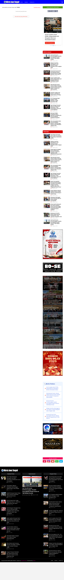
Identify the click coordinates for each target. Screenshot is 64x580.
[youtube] (52, 461)
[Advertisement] (32, 571)
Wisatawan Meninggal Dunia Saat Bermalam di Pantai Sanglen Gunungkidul (56, 199)
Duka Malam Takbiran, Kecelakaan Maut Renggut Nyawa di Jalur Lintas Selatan (13, 487)
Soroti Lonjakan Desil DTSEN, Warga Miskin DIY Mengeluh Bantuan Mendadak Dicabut (56, 79)
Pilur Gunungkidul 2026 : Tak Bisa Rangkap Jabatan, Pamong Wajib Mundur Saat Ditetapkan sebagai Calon (56, 123)
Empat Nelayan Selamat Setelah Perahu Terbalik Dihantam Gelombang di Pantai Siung (56, 192)
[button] (51, 45)
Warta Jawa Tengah (27, 494)
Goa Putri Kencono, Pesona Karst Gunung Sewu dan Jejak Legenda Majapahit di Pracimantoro (55, 552)
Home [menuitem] (21, 2)
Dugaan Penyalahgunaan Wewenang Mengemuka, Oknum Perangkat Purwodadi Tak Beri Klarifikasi (52, 330)
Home (52, 560)
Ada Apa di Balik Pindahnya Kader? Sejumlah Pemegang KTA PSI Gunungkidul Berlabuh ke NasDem (56, 115)
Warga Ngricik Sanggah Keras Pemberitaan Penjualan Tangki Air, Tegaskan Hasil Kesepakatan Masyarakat (56, 152)
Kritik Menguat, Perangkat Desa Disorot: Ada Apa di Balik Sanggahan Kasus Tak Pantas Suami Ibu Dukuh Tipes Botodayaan (13, 510)
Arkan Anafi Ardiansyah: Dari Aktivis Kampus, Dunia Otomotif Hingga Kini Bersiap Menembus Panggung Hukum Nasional (56, 207)
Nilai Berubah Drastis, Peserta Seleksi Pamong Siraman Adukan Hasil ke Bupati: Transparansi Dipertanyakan (56, 87)
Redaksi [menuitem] (26, 2)
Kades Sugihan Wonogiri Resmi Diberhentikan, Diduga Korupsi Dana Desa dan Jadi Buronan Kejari (13, 520)
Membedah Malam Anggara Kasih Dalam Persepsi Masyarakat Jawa (13, 537)
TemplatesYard (23, 560)
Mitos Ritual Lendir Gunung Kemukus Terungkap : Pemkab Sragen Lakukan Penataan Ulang (13, 545)
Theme (34, 560)
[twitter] (61, 461)
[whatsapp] (57, 461)
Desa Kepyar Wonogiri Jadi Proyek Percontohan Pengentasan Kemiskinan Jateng (56, 136)
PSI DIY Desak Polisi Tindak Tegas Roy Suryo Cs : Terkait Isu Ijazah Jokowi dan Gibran (13, 502)
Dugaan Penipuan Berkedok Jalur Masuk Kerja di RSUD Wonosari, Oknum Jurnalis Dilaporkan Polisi (53, 279)
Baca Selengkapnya (50, 43)
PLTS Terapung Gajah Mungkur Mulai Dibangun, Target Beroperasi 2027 (55, 100)
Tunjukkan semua (37, 7)
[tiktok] (44, 461)
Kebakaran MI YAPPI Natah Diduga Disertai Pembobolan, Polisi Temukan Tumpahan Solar (56, 215)
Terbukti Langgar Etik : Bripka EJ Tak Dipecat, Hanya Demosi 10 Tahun (56, 93)
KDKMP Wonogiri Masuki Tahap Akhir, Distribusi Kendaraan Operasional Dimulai (13, 494)
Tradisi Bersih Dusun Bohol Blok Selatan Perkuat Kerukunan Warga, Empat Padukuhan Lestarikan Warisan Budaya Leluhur (52, 301)
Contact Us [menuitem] (32, 2)
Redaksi (56, 560)
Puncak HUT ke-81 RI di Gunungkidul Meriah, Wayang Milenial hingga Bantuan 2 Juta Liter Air (56, 72)
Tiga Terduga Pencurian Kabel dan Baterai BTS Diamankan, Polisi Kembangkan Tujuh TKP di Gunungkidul (56, 107)
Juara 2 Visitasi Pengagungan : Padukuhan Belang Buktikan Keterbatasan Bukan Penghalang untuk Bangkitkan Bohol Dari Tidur (52, 293)
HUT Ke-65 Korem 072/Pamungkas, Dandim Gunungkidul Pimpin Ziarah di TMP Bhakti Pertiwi (56, 57)
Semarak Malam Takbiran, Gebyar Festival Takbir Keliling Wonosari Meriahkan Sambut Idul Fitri (13, 529)
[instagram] (48, 461)
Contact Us (61, 560)
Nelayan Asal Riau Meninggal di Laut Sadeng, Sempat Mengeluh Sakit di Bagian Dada (56, 65)
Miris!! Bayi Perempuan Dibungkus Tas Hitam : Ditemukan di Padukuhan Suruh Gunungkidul (13, 479)
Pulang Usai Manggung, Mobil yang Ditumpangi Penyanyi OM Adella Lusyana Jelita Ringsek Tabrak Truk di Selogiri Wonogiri (52, 337)
